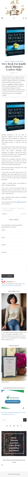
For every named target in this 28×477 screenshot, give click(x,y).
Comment (3, 252)
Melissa (5, 214)
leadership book (20, 208)
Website (3, 244)
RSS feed (13, 93)
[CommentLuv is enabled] (14, 282)
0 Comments (23, 214)
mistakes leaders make (7, 210)
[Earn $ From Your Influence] (14, 399)
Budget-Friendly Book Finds (14, 61)
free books (4, 208)
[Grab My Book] (14, 364)
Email (3, 237)
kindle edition (12, 208)
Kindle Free (20, 202)
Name (3, 230)
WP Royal (17, 474)
